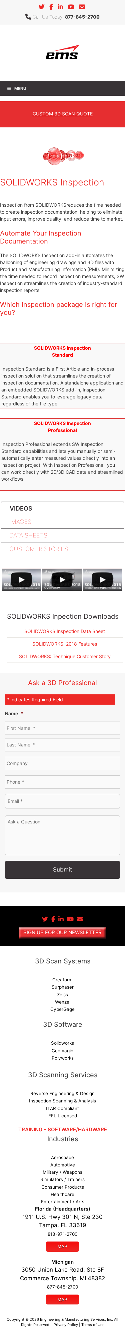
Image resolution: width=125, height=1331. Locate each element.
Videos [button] (21, 508)
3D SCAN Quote (63, 113)
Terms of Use (92, 1324)
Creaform (62, 979)
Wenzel (62, 1002)
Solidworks (62, 1043)
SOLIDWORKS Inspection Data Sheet (64, 631)
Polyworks (63, 1058)
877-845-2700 (82, 17)
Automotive (62, 1164)
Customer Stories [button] (38, 548)
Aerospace (62, 1157)
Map (62, 1246)
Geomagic (62, 1050)
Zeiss (62, 994)
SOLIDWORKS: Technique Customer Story (65, 656)
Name (14, 713)
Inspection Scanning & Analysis (62, 1100)
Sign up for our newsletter (62, 932)
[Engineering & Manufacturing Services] (62, 52)
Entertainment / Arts (62, 1201)
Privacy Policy (66, 1324)
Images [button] (20, 521)
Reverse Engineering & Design (62, 1093)
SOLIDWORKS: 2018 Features (64, 644)
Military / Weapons (62, 1172)
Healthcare (62, 1194)
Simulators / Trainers (62, 1179)
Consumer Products (62, 1187)
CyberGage (62, 1009)
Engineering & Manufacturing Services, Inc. (76, 1319)
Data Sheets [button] (28, 535)
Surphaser (63, 987)
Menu (20, 88)
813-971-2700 (62, 1234)
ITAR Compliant (62, 1108)
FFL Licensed (62, 1115)
